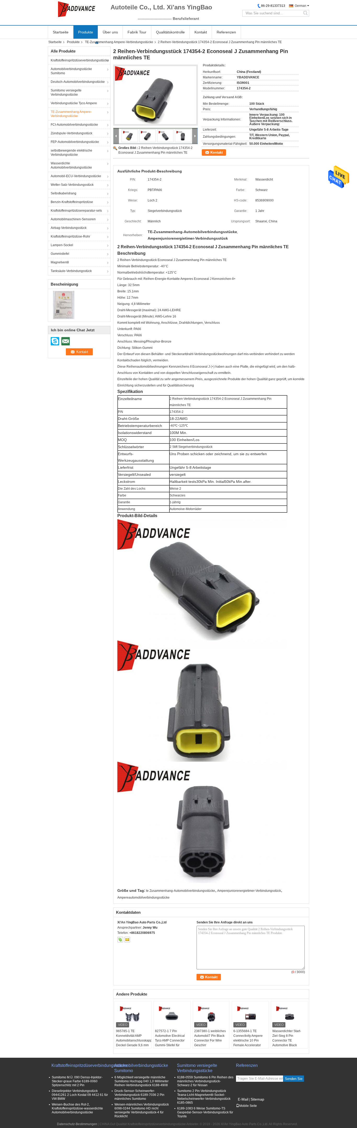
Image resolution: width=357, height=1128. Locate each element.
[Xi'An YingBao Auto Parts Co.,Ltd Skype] (120, 939)
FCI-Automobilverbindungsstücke (74, 124)
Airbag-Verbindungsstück (69, 228)
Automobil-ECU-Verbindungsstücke (76, 176)
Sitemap (257, 1099)
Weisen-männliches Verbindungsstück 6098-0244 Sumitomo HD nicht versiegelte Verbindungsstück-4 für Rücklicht (141, 1110)
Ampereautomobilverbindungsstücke (143, 897)
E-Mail (243, 1099)
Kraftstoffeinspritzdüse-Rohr (70, 236)
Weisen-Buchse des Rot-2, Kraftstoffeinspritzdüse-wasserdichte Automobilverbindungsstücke (77, 1108)
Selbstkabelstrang (63, 193)
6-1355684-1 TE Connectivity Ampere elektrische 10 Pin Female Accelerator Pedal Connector (248, 1040)
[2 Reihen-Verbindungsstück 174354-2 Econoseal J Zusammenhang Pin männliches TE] (155, 95)
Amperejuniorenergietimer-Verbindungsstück (249, 891)
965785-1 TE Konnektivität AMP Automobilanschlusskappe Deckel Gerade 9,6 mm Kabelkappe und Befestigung (133, 1042)
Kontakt (200, 32)
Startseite (60, 32)
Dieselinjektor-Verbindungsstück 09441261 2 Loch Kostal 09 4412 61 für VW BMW (80, 1095)
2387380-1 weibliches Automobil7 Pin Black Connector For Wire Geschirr (210, 1038)
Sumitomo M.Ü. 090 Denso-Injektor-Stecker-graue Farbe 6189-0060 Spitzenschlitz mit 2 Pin (77, 1081)
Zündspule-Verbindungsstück (71, 133)
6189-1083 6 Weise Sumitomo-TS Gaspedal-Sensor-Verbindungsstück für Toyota (205, 1112)
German (300, 6)
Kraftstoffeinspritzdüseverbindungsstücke (80, 60)
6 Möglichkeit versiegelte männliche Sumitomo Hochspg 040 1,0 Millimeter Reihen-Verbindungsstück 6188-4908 (141, 1081)
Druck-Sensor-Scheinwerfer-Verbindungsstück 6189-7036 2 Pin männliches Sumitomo (139, 1095)
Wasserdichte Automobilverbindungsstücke (71, 165)
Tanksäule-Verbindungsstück (71, 271)
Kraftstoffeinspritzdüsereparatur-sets (76, 210)
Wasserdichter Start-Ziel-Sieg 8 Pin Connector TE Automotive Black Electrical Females (286, 1040)
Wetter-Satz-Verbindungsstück (72, 185)
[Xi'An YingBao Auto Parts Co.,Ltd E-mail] (127, 939)
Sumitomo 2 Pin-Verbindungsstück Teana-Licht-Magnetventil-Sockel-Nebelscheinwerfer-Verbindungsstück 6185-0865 (204, 1096)
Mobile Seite (248, 1106)
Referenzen (226, 32)
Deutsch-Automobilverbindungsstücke (78, 82)
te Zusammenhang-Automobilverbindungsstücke (180, 891)
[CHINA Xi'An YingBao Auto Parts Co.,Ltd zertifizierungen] (63, 304)
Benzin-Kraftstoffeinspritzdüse (72, 202)
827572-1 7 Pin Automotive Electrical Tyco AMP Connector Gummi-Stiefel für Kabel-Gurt (170, 1040)
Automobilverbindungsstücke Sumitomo (71, 71)
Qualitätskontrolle (170, 32)
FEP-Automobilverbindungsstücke (75, 142)
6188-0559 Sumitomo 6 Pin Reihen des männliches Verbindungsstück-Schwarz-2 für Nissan (205, 1081)
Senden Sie (293, 1079)
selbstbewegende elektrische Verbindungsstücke (71, 153)
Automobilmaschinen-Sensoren (73, 219)
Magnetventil (60, 262)
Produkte (85, 32)
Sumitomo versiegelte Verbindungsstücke (66, 92)
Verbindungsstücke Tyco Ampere (74, 103)
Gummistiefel (60, 254)
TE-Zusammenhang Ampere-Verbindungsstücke (119, 42)
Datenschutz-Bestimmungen (77, 1124)
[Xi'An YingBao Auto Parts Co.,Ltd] (76, 9)
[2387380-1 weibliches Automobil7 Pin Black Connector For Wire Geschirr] (211, 1016)
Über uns (110, 32)
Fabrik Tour (137, 32)
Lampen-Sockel (62, 245)
